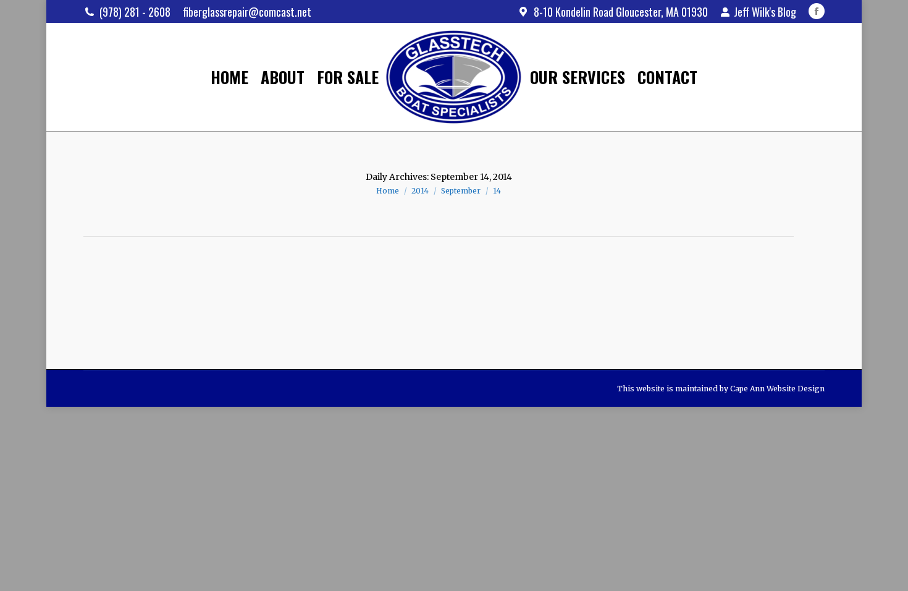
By (178, 307)
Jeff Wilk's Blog (765, 11)
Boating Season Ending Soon (188, 287)
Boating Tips (123, 307)
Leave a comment (321, 307)
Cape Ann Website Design (777, 388)
